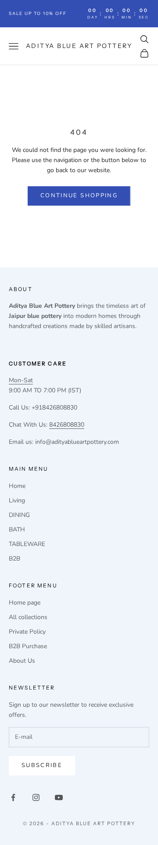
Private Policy (27, 631)
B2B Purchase (28, 646)
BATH (17, 529)
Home (17, 486)
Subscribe (42, 765)
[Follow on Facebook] (13, 797)
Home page (24, 602)
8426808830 (66, 425)
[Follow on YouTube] (58, 797)
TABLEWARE (27, 544)
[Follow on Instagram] (36, 797)
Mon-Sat (21, 380)
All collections (28, 617)
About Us (22, 661)
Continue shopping (79, 195)
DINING (19, 515)
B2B (14, 558)
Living (17, 500)
